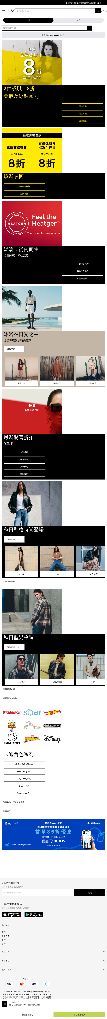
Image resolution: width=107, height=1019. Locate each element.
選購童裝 (83, 120)
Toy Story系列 (24, 778)
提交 (90, 892)
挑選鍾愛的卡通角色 (24, 764)
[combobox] (58, 10)
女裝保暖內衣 (83, 264)
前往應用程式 (79, 1014)
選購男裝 (83, 113)
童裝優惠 (24, 473)
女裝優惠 (24, 452)
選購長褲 (24, 193)
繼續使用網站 (27, 1014)
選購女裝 (83, 106)
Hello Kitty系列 (24, 771)
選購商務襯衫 (24, 186)
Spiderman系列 (24, 793)
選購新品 (11, 539)
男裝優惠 (24, 466)
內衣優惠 (24, 459)
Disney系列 (24, 786)
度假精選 (11, 348)
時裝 (28, 20)
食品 (78, 20)
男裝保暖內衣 (83, 271)
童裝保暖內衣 (83, 278)
